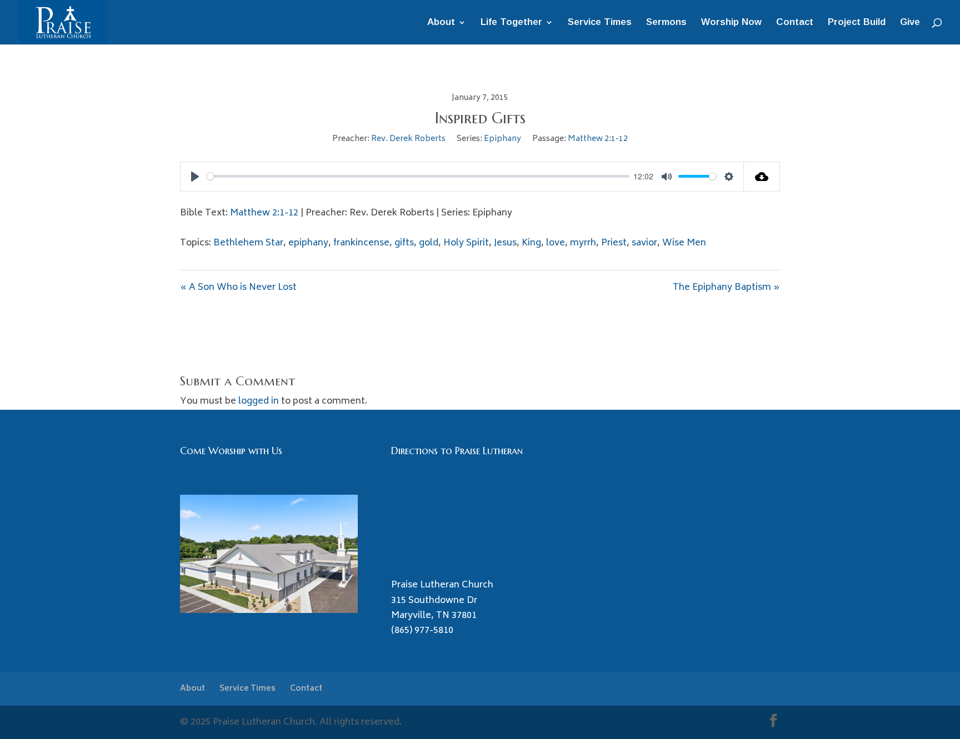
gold (428, 243)
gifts (404, 243)
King (531, 243)
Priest (614, 243)
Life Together (511, 22)
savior (644, 243)
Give (910, 22)
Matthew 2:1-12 (598, 139)
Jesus (505, 243)
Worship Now (731, 22)
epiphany (308, 243)
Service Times (600, 22)
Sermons (666, 22)
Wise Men (684, 243)
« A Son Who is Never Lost (238, 287)
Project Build (857, 22)
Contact (794, 22)
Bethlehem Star (248, 243)
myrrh (583, 243)
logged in (258, 401)
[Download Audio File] (762, 177)
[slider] (418, 176)
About (441, 22)
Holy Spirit (466, 243)
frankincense (361, 243)
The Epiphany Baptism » (726, 287)
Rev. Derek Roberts (408, 139)
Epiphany (502, 139)
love (555, 243)
